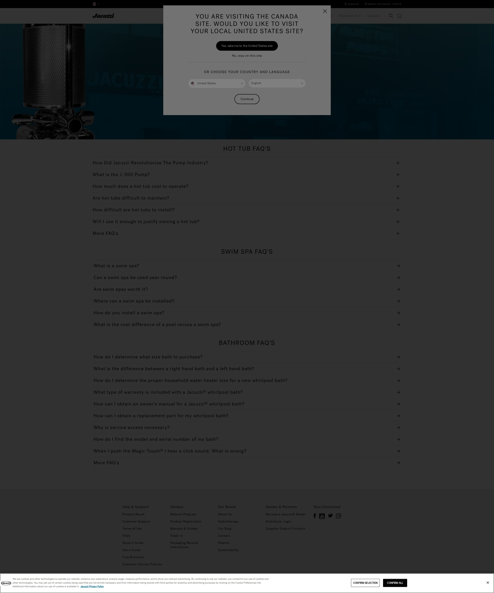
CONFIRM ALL (395, 583)
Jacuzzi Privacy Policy (92, 586)
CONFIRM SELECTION (365, 583)
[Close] (488, 582)
